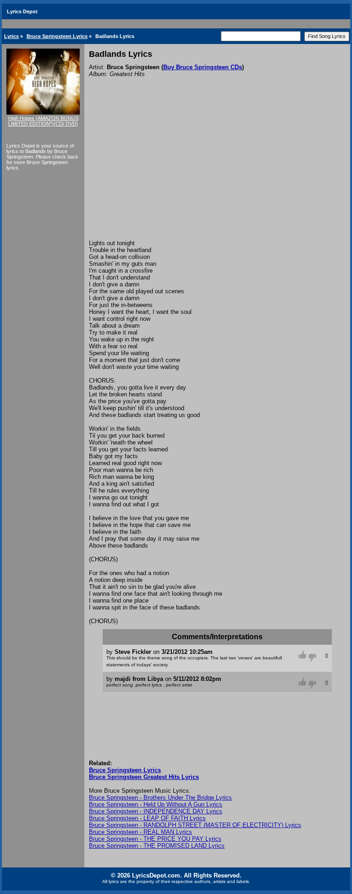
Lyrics (11, 36)
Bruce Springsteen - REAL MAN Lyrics (140, 831)
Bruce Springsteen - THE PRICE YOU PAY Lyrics (155, 838)
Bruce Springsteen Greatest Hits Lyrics (144, 776)
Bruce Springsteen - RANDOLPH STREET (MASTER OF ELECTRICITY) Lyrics (195, 825)
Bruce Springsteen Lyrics (57, 36)
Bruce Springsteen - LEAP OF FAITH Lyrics (147, 818)
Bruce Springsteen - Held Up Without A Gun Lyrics (155, 804)
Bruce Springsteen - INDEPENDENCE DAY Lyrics (155, 811)
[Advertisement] (217, 171)
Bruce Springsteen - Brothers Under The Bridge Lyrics (160, 797)
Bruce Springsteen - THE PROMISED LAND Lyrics (157, 845)
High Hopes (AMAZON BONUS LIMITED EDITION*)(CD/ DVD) (43, 120)
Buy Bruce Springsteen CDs (202, 67)
